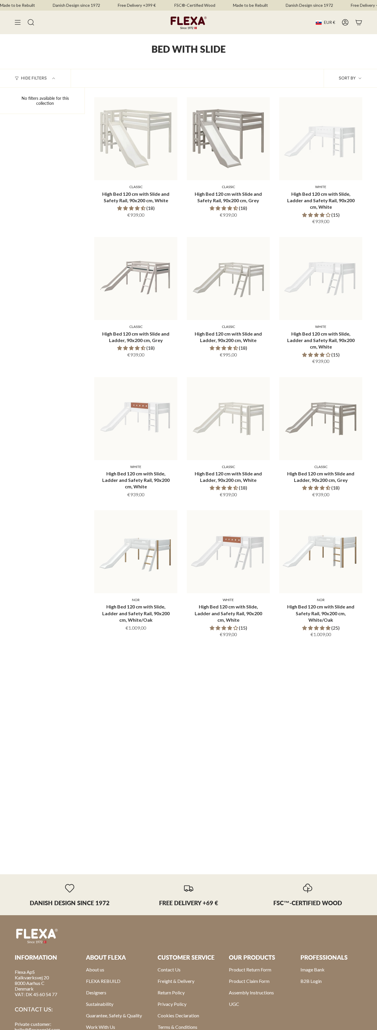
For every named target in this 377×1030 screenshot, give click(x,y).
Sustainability (99, 1004)
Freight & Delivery (176, 981)
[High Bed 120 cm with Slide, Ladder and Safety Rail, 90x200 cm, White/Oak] (135, 551)
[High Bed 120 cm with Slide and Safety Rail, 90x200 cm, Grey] (228, 138)
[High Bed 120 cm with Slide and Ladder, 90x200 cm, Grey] (135, 278)
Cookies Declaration (178, 1015)
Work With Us (100, 1027)
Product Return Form (250, 969)
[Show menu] (18, 22)
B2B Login (311, 981)
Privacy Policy (172, 1004)
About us (95, 969)
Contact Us (169, 969)
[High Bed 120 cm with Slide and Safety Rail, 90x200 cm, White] (135, 138)
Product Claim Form (249, 981)
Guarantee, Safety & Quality (114, 1015)
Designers (96, 992)
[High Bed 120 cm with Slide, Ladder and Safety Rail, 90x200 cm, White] (320, 138)
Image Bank (312, 969)
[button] (131, 208)
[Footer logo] (37, 935)
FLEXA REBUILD (103, 981)
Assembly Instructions (251, 992)
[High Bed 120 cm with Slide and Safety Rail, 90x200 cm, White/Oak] (320, 551)
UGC (234, 1004)
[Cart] (359, 22)
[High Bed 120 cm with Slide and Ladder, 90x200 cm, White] (228, 278)
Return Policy (171, 992)
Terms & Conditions (177, 1027)
